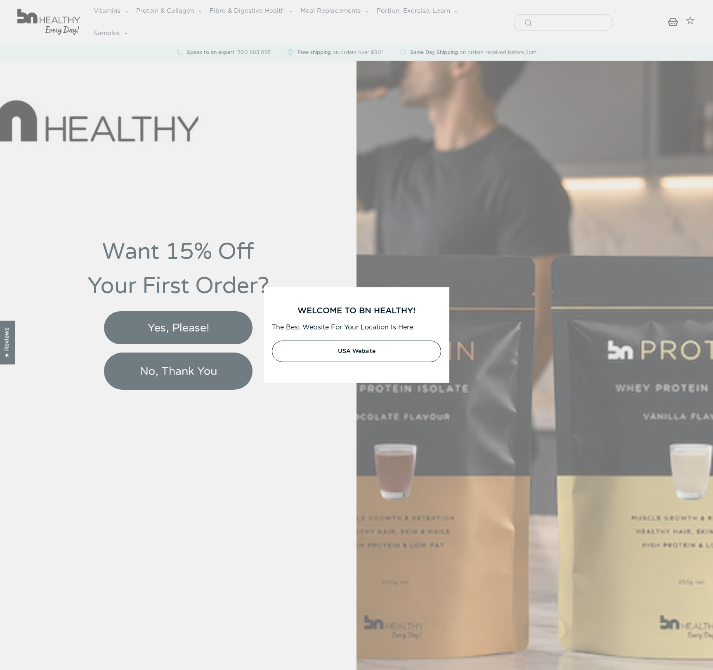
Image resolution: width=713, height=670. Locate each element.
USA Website (356, 351)
